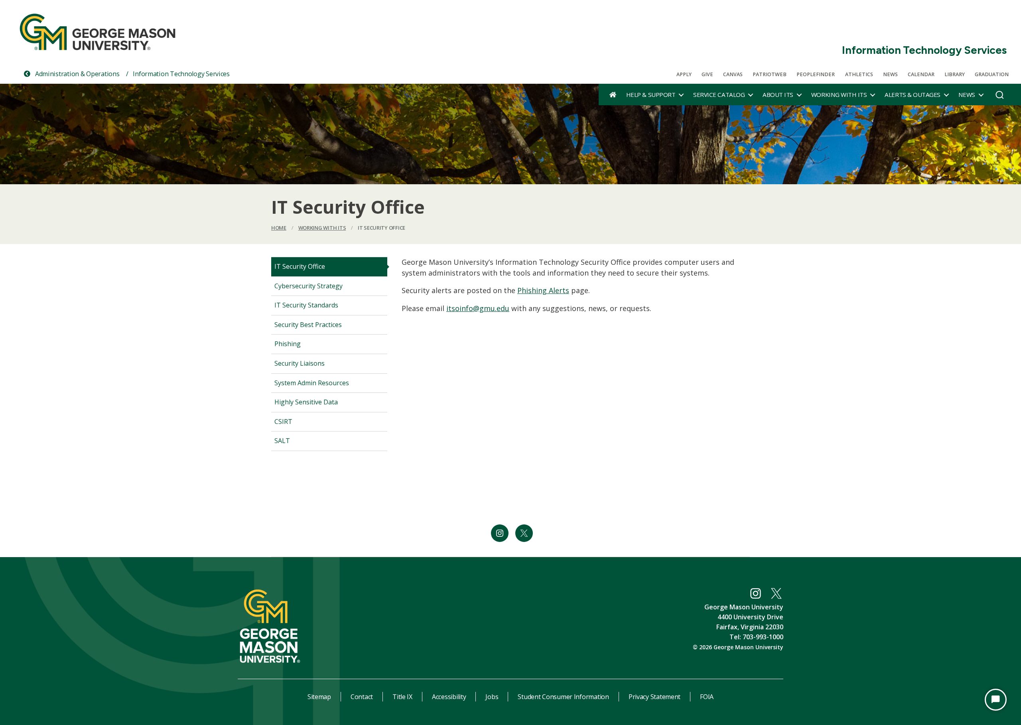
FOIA (707, 696)
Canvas (733, 74)
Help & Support (650, 94)
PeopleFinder (815, 74)
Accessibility (449, 696)
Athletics (859, 74)
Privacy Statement (654, 696)
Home (278, 227)
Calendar (921, 74)
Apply (684, 74)
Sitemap (319, 696)
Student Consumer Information (563, 696)
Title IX (402, 696)
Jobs (491, 696)
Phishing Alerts (543, 290)
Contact (362, 696)
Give (707, 74)
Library (954, 74)
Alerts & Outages (912, 94)
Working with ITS (839, 94)
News (890, 74)
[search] (999, 97)
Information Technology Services (924, 50)
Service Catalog (719, 94)
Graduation (992, 74)
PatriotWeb (769, 74)
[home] (612, 94)
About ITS (778, 94)
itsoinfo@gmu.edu (477, 308)
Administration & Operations (76, 73)
